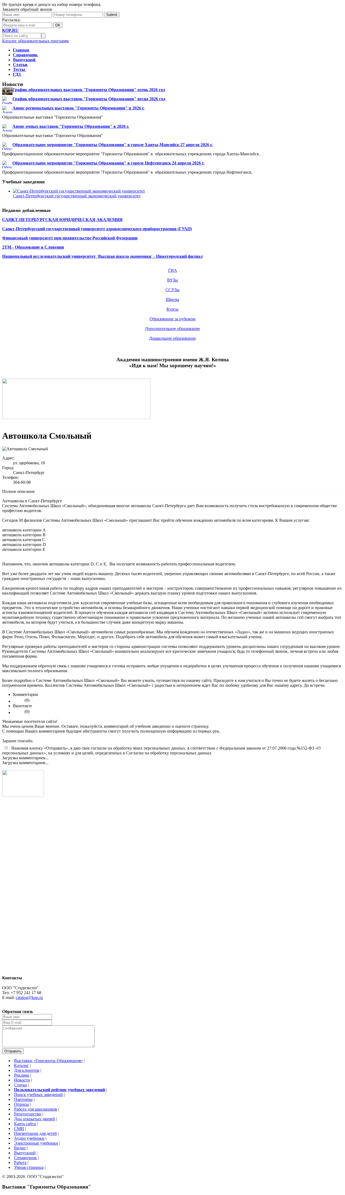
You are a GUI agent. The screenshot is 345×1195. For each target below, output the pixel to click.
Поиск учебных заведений (38, 1094)
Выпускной (25, 1153)
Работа (20, 1162)
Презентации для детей (35, 1133)
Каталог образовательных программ (35, 41)
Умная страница (29, 1167)
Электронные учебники (36, 1143)
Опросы (21, 1104)
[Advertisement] (23, 889)
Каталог (21, 1065)
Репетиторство (27, 1114)
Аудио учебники (29, 1138)
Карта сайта (25, 1123)
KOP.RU (10, 30)
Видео (20, 1148)
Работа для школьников (35, 1109)
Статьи (20, 1085)
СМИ (19, 1128)
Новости (22, 1080)
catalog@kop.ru (29, 997)
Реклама (21, 1075)
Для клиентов (26, 1070)
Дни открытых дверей (34, 1119)
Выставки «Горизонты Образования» (48, 1060)
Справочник (25, 1157)
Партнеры (23, 1099)
